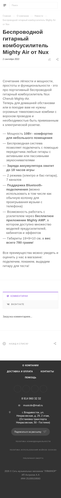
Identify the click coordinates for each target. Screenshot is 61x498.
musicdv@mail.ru (33, 405)
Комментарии (19, 296)
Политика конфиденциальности (33, 441)
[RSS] (49, 59)
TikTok (43, 388)
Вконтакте (17, 304)
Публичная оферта (33, 458)
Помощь (30, 377)
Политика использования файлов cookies (33, 450)
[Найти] (53, 5)
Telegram (26, 388)
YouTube (34, 388)
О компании (30, 365)
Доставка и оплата (20, 371)
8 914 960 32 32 (31, 398)
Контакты (47, 371)
